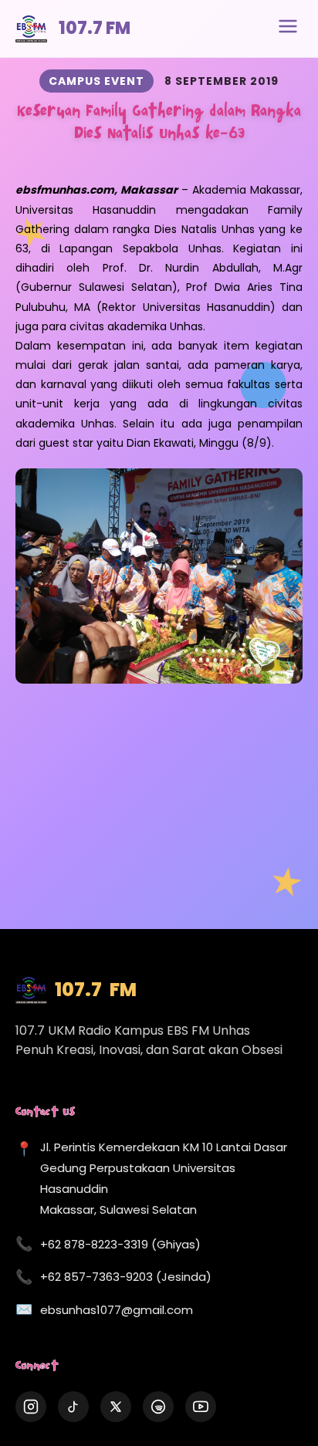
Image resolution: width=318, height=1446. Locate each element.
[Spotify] (158, 1406)
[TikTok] (73, 1406)
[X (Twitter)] (115, 1406)
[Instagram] (30, 1406)
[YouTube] (200, 1406)
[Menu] (288, 29)
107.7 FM (94, 28)
